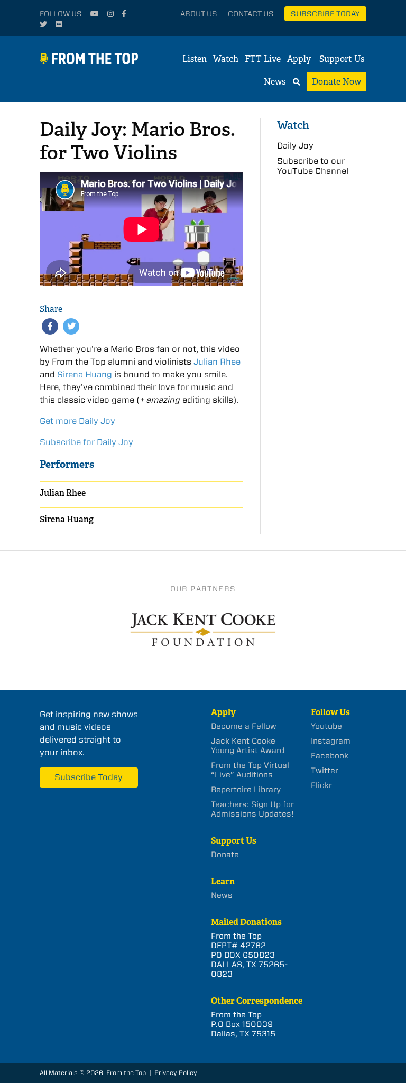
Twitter (324, 770)
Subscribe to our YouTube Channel (312, 166)
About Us (198, 14)
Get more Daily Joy (77, 421)
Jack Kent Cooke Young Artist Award (247, 745)
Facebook (329, 756)
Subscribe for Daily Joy (86, 442)
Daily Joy (295, 146)
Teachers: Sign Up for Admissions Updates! (252, 809)
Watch (225, 58)
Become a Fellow (243, 726)
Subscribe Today (325, 14)
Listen (194, 58)
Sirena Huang (84, 374)
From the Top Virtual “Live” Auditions (250, 770)
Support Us (341, 58)
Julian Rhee (217, 362)
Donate (225, 854)
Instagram (330, 741)
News (274, 81)
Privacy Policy (175, 1073)
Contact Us (251, 14)
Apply (299, 58)
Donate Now (336, 81)
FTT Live (263, 58)
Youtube (326, 726)
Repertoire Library (246, 789)
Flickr (321, 785)
